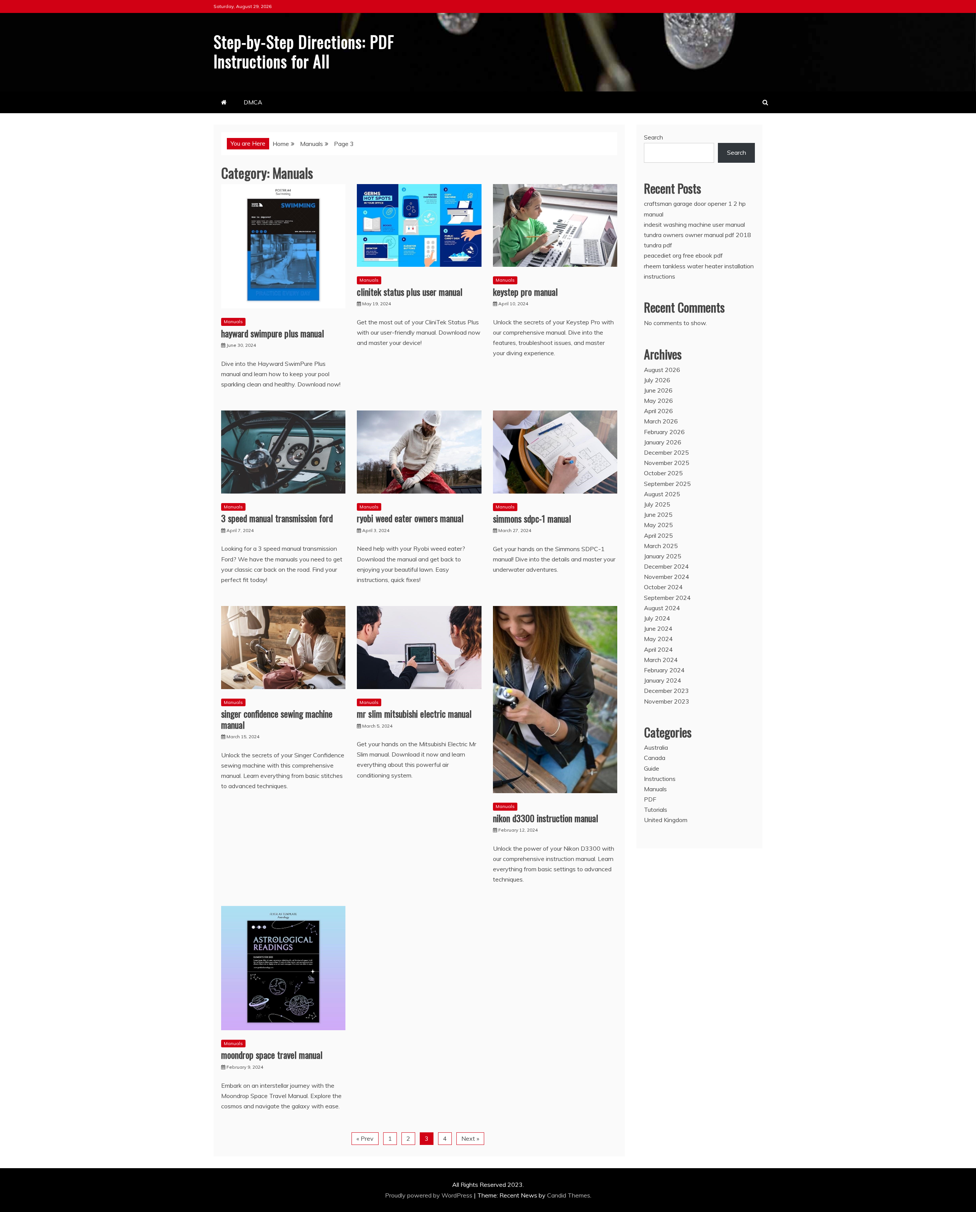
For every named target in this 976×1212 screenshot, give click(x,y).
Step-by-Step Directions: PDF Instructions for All (304, 51)
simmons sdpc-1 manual (532, 518)
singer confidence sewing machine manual (276, 719)
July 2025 (657, 504)
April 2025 (658, 535)
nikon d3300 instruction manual (545, 818)
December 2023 (666, 690)
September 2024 (667, 597)
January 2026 (662, 442)
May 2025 (658, 525)
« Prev (365, 1138)
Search (653, 137)
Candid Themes (568, 1195)
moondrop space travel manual (272, 1054)
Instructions (660, 778)
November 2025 (666, 463)
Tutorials (655, 809)
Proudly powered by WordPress (429, 1195)
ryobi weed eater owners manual (410, 518)
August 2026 (662, 370)
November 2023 (666, 701)
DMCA (253, 102)
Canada (654, 758)
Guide (651, 768)
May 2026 (658, 400)
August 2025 (662, 494)
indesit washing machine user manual (694, 224)
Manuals (233, 321)
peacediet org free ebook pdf (683, 255)
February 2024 (664, 670)
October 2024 (663, 587)
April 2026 (658, 411)
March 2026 (661, 421)
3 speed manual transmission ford (277, 518)
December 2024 (666, 566)
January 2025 (662, 556)
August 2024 (662, 608)
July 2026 (657, 380)
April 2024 (658, 649)
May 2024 (658, 639)
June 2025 (658, 514)
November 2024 (666, 576)
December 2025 (666, 452)
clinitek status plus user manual (409, 291)
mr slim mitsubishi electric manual (414, 713)
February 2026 (664, 432)
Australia (656, 747)
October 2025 (663, 473)
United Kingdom (665, 820)
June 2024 (658, 628)
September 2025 (667, 483)
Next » (470, 1138)
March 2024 (661, 660)
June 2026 (658, 390)
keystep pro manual (525, 291)
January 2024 (662, 680)
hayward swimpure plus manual (272, 333)
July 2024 (657, 618)
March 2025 (661, 546)
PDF (650, 799)
